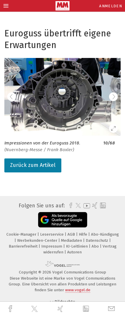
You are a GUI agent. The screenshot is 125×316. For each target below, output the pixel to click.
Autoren (74, 252)
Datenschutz (97, 240)
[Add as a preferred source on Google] (62, 219)
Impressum (52, 246)
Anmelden (110, 5)
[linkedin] (86, 309)
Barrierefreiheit (24, 246)
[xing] (61, 309)
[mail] (112, 308)
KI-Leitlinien (77, 246)
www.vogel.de (77, 289)
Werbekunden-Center (37, 240)
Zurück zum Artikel (33, 165)
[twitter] (35, 309)
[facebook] (11, 308)
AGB (71, 234)
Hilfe (83, 234)
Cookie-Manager (22, 234)
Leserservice (52, 234)
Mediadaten (72, 240)
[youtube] (85, 205)
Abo (96, 246)
